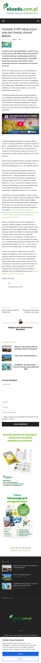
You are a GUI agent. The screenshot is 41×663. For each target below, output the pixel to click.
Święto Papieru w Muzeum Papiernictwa (10, 311)
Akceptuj (20, 654)
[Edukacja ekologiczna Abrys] (20, 9)
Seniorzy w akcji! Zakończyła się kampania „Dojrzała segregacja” (25, 567)
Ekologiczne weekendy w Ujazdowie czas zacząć (31, 311)
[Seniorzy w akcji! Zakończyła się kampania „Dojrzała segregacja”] (6, 349)
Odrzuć (20, 659)
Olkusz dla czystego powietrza (26, 356)
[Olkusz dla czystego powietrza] (6, 358)
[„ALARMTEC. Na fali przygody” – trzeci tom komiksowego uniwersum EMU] (6, 367)
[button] (38, 21)
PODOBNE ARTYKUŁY (9, 342)
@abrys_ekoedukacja (20, 550)
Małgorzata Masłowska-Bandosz (20, 328)
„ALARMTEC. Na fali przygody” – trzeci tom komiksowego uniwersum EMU (26, 367)
